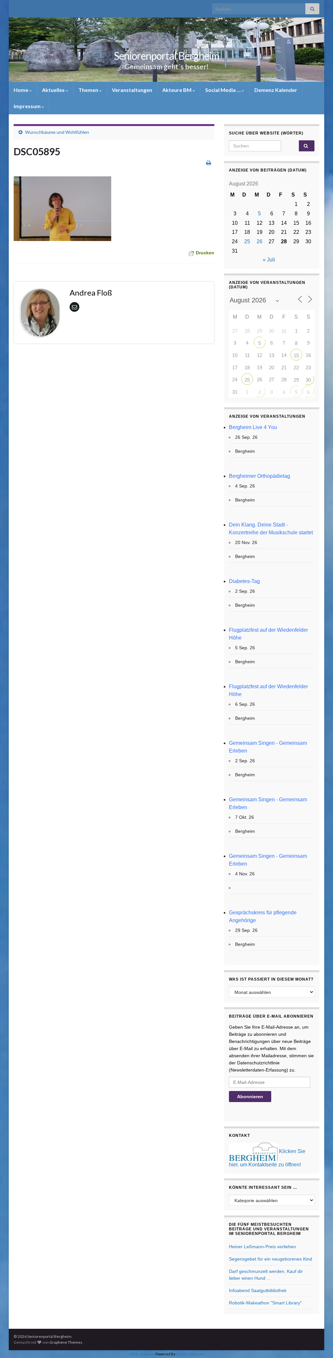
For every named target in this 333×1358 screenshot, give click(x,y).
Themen (88, 90)
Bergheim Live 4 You (253, 427)
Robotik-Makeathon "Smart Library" (265, 1302)
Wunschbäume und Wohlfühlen (57, 132)
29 (296, 380)
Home (21, 90)
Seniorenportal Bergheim (166, 55)
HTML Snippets (142, 1354)
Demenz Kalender (275, 90)
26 (259, 241)
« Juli (269, 259)
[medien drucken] (208, 162)
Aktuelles (54, 90)
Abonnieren (250, 1096)
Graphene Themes (65, 1342)
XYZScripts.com (191, 1354)
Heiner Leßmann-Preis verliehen (262, 1246)
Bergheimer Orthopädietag (259, 476)
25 (247, 241)
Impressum (28, 106)
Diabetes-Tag (244, 581)
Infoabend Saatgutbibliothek (257, 1290)
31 (283, 331)
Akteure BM (177, 90)
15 (296, 355)
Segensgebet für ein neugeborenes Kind (270, 1259)
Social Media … (223, 90)
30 (308, 380)
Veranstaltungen (132, 90)
